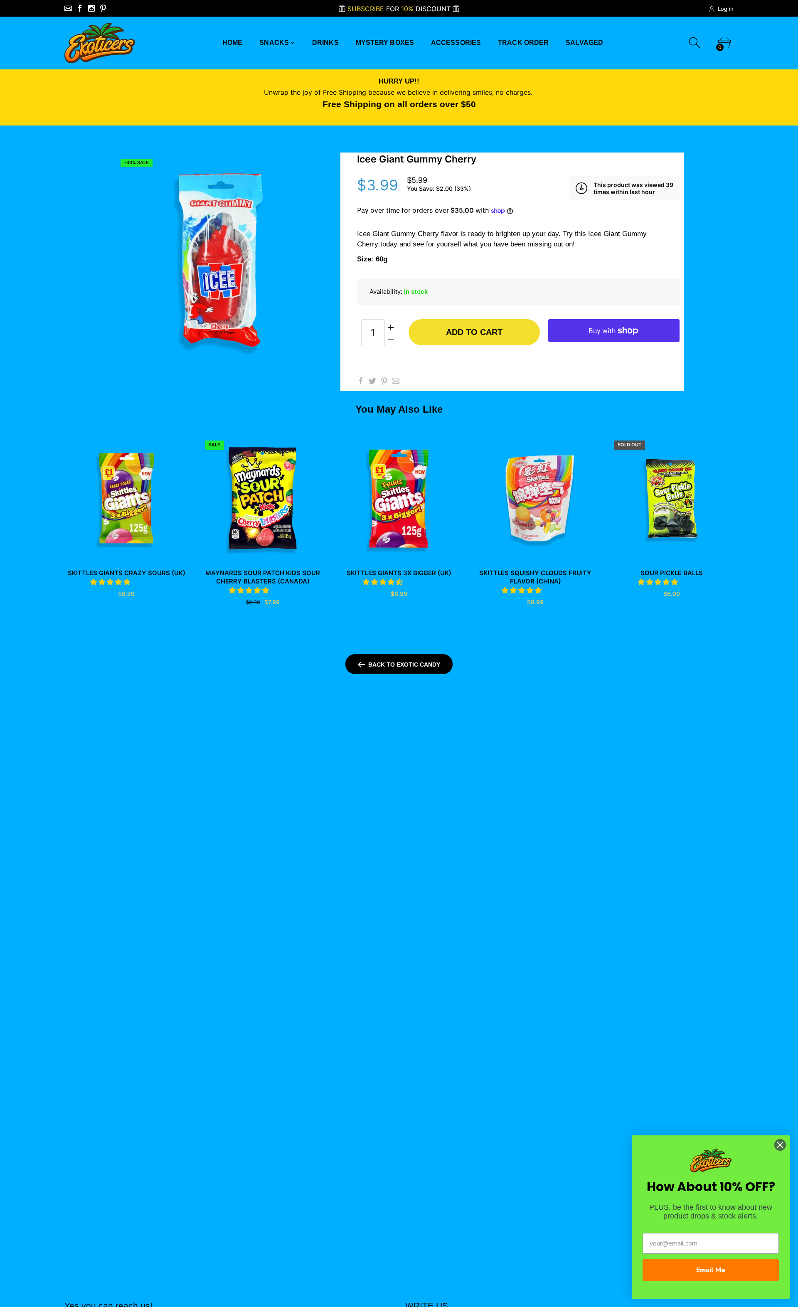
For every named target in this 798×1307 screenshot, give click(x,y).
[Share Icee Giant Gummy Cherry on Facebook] (361, 381)
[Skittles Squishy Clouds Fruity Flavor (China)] (535, 498)
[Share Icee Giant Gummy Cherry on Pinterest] (384, 381)
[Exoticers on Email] (68, 8)
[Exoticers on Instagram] (91, 8)
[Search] (695, 43)
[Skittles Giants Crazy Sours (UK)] (126, 498)
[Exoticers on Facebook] (80, 8)
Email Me (710, 1270)
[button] (111, 582)
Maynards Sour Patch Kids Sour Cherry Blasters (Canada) (262, 577)
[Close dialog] (780, 1145)
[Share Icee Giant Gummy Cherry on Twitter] (372, 381)
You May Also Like (399, 409)
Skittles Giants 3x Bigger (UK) (399, 573)
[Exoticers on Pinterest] (103, 8)
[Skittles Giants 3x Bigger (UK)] (399, 498)
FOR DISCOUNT (400, 9)
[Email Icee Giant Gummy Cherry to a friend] (395, 381)
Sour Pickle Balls (671, 573)
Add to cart (474, 332)
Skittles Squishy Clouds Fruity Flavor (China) (535, 577)
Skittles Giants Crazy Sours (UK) (126, 573)
